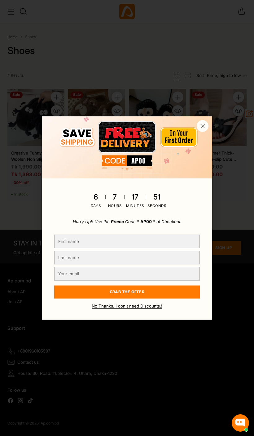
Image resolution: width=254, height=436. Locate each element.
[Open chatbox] (240, 423)
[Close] (202, 126)
